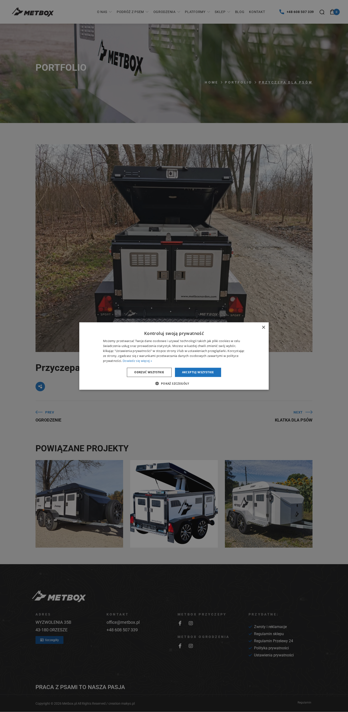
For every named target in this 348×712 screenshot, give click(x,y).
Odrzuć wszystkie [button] (149, 372)
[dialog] (174, 356)
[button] (174, 383)
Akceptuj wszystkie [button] (198, 372)
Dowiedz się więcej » (137, 360)
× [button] (263, 327)
